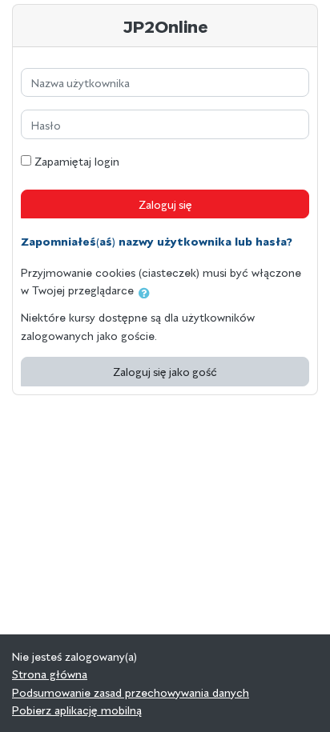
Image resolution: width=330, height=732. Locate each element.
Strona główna (49, 673)
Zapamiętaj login (76, 161)
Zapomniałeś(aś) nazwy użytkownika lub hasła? (156, 240)
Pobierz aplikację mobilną (77, 709)
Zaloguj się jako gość (165, 371)
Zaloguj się (165, 204)
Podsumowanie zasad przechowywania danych (130, 692)
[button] (147, 292)
